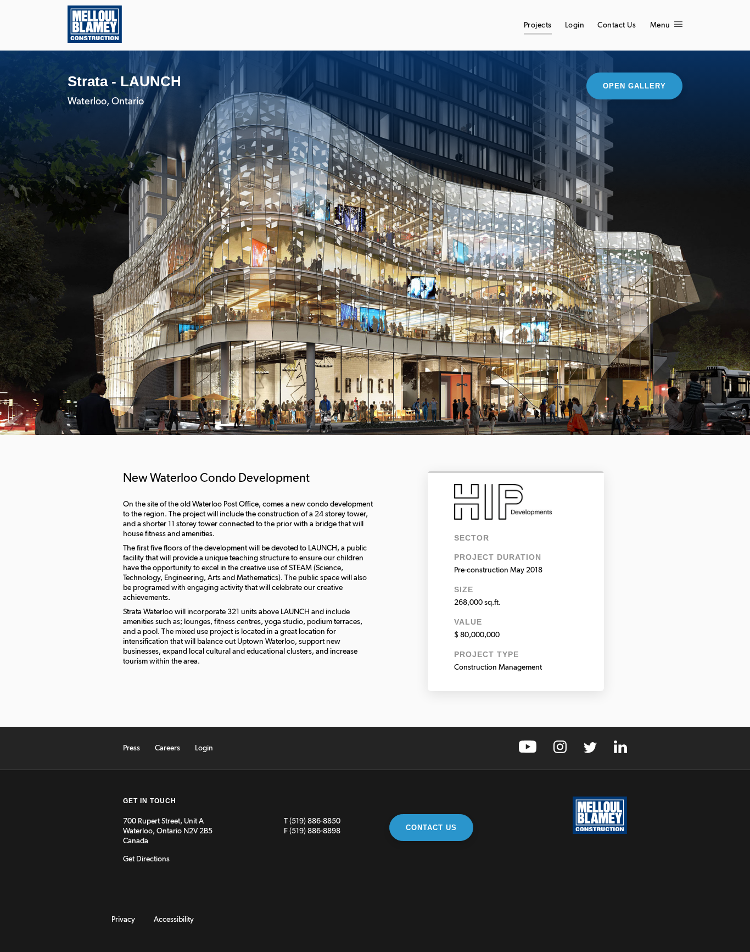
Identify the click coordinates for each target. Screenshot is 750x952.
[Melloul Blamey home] (95, 40)
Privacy (123, 919)
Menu (661, 25)
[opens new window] (527, 751)
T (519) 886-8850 (312, 821)
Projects (538, 25)
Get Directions (146, 859)
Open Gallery (634, 86)
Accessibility (174, 919)
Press (131, 748)
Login (575, 25)
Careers (167, 748)
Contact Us (616, 25)
